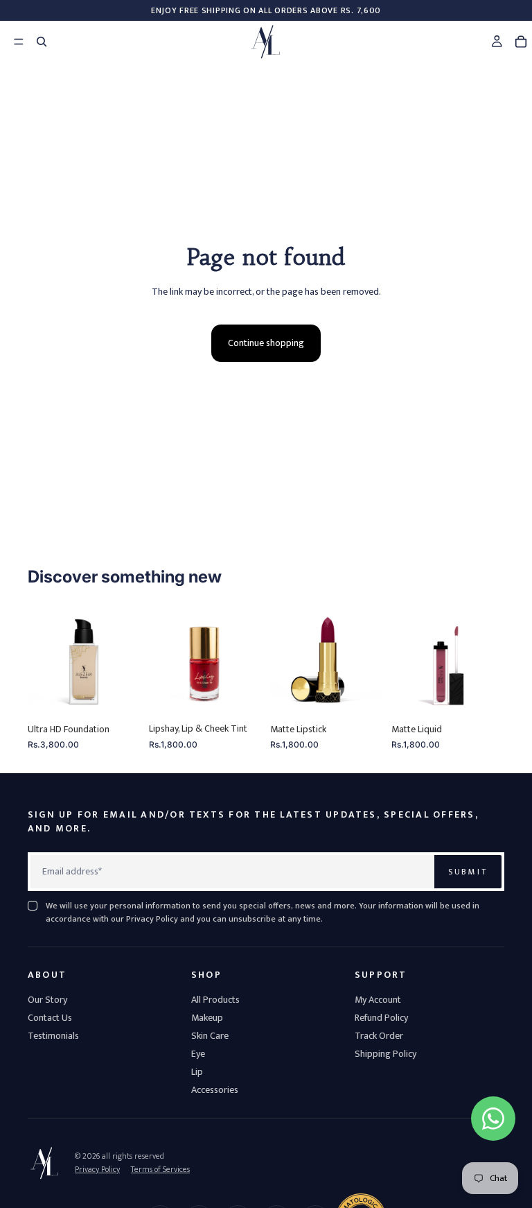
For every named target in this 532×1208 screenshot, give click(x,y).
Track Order (379, 1036)
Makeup (207, 1018)
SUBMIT (468, 872)
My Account (378, 1000)
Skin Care (210, 1036)
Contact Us (50, 1018)
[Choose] (119, 694)
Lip (197, 1072)
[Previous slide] (43, 659)
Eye (198, 1054)
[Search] (41, 41)
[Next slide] (125, 659)
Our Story (47, 1000)
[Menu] (12, 41)
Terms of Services (160, 1169)
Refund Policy (381, 1018)
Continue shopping (266, 343)
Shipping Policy (385, 1054)
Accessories (214, 1090)
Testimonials (53, 1036)
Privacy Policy (97, 1169)
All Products (215, 1000)
